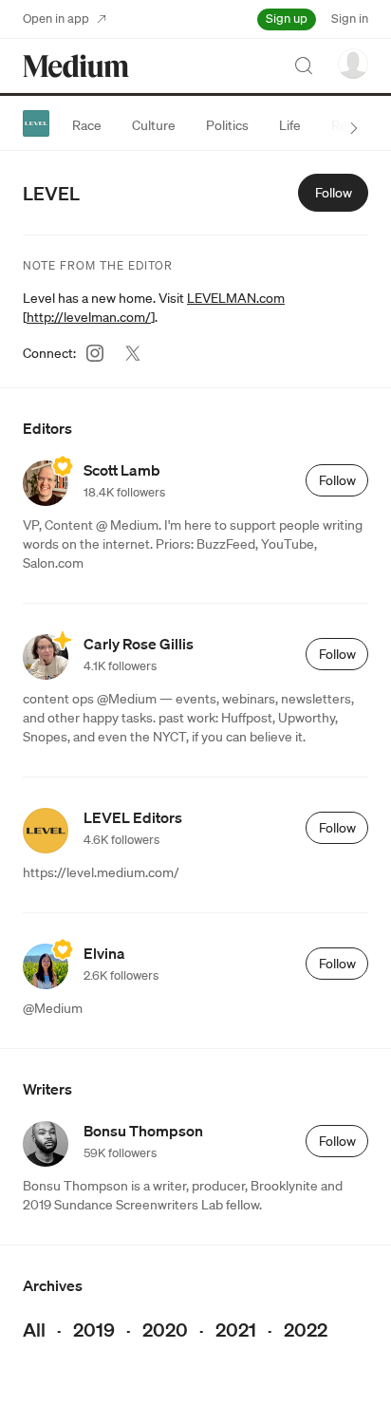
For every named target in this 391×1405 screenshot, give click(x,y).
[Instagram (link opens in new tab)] (95, 353)
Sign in (349, 18)
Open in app (56, 18)
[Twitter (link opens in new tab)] (132, 353)
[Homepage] (76, 66)
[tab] (87, 125)
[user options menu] (353, 63)
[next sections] (354, 128)
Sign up (286, 18)
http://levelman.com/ (89, 317)
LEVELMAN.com (236, 298)
